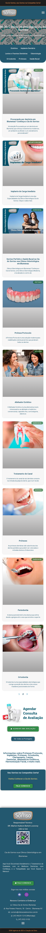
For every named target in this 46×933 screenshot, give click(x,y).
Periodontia (23, 610)
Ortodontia (11, 59)
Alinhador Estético (23, 402)
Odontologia (36, 54)
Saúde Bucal (34, 59)
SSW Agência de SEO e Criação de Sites (23, 931)
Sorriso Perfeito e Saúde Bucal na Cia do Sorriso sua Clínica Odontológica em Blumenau (23, 261)
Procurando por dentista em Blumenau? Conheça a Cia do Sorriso (23, 120)
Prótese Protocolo (23, 333)
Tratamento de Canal (23, 474)
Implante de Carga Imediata (23, 191)
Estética (14, 48)
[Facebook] (19, 895)
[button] (43, 12)
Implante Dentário (28, 48)
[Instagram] (26, 895)
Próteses (22, 59)
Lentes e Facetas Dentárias (16, 54)
